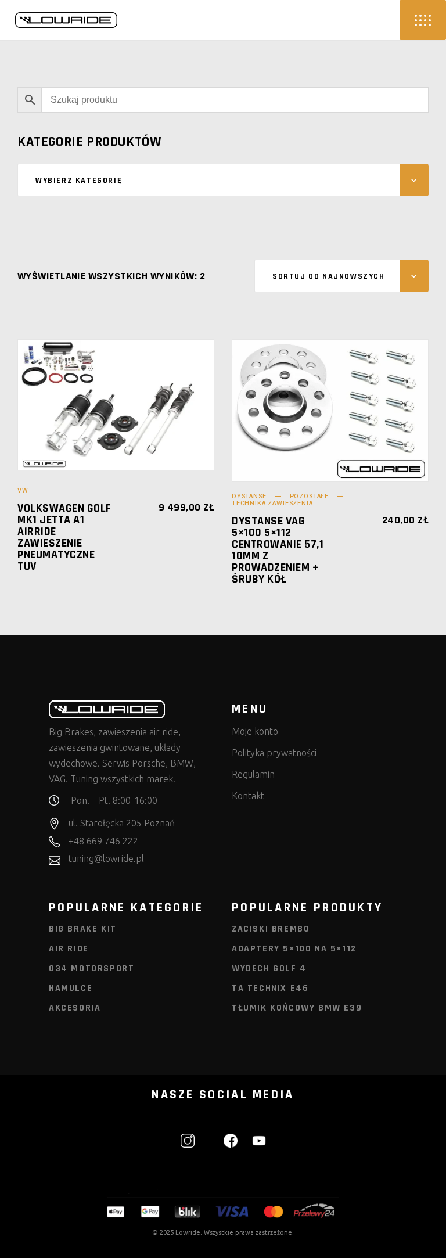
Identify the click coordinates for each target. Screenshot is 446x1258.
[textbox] (223, 181)
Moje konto (255, 731)
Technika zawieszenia (272, 503)
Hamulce (70, 988)
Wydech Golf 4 (269, 968)
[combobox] (223, 180)
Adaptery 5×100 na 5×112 (294, 949)
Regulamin (253, 774)
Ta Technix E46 (270, 988)
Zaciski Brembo (271, 929)
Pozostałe (309, 496)
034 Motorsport (91, 968)
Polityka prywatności (274, 752)
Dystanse (249, 496)
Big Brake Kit (83, 929)
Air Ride (69, 949)
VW (22, 490)
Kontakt (248, 795)
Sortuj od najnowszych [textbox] (328, 276)
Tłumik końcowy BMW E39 (297, 1008)
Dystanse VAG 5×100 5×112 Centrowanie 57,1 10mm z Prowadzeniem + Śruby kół (277, 550)
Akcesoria (74, 1008)
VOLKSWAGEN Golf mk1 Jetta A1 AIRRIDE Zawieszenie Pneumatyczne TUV (64, 537)
